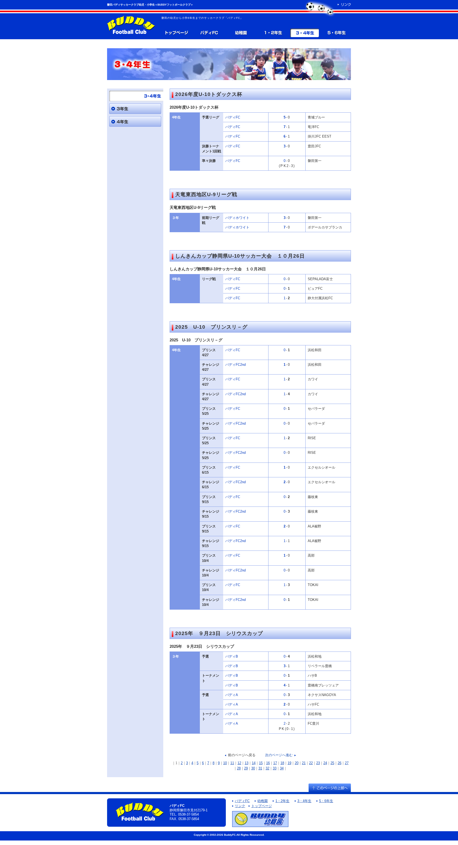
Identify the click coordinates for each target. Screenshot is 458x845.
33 (274, 768)
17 (275, 763)
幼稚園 (241, 33)
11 (232, 763)
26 (339, 763)
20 (296, 763)
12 (239, 763)
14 (254, 763)
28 (239, 768)
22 (311, 763)
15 (261, 763)
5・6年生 (336, 33)
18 (282, 763)
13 (246, 763)
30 (253, 768)
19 (289, 763)
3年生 (135, 108)
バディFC (208, 33)
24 (325, 763)
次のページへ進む (279, 755)
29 (246, 768)
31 (260, 768)
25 (332, 763)
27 (347, 763)
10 (225, 763)
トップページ (176, 33)
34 (282, 768)
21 (304, 763)
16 (268, 763)
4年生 (135, 121)
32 (267, 768)
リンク (240, 806)
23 (318, 763)
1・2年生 (272, 33)
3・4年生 (304, 33)
